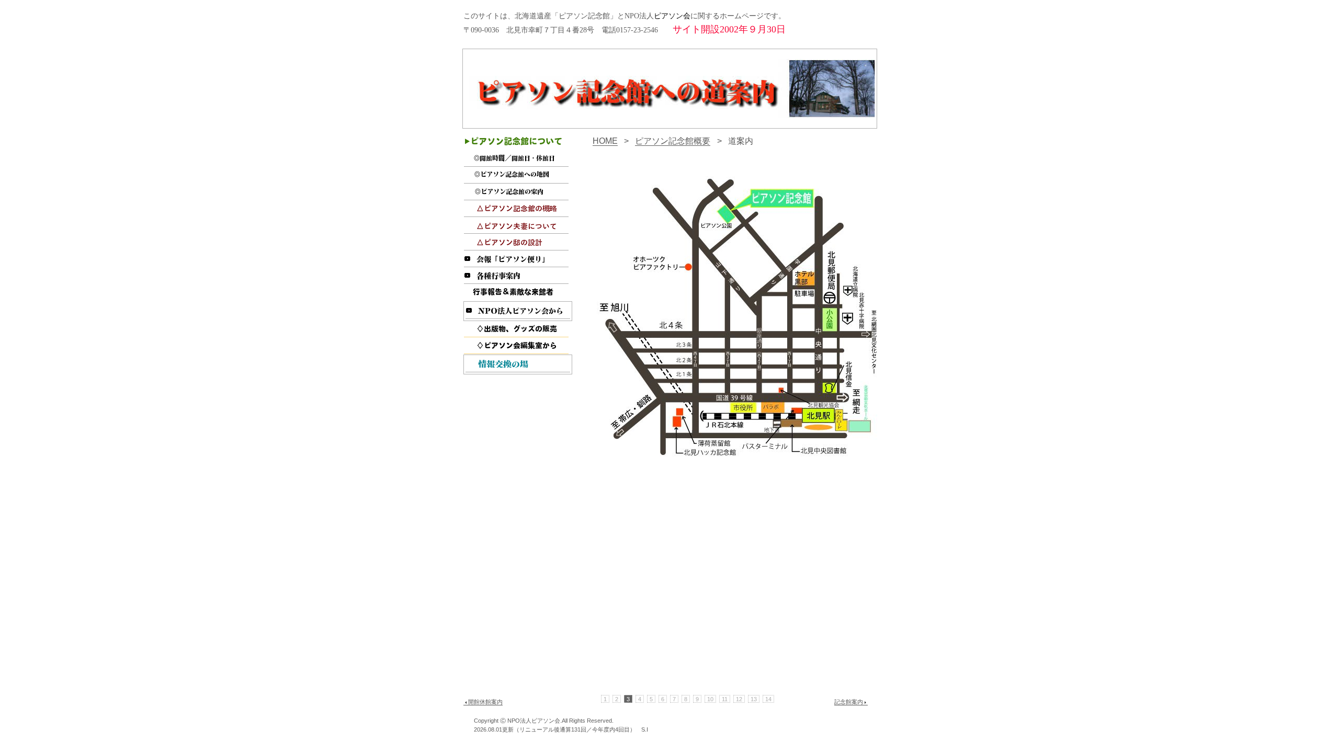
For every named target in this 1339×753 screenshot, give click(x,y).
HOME (605, 140)
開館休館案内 (485, 702)
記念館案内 (848, 702)
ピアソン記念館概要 (672, 140)
